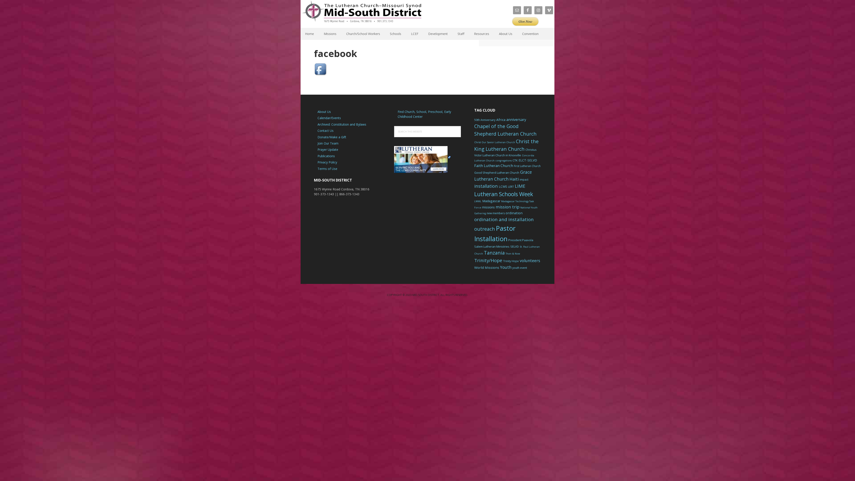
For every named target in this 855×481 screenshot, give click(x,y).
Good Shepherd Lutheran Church (496, 173)
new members (496, 213)
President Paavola (520, 240)
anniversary (516, 119)
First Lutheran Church (527, 166)
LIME (520, 186)
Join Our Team (328, 143)
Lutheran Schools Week (503, 194)
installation (486, 186)
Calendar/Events (329, 118)
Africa (500, 119)
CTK (515, 160)
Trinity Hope (511, 261)
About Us (324, 112)
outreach (484, 229)
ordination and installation (504, 219)
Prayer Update (328, 149)
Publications (326, 156)
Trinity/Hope (488, 260)
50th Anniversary (484, 120)
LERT (511, 187)
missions (488, 207)
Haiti (514, 179)
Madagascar (491, 201)
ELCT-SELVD (528, 160)
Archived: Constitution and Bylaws (342, 124)
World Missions (486, 267)
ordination (514, 213)
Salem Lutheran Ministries (491, 247)
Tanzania (494, 252)
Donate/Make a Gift (332, 137)
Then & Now (513, 253)
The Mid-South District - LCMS (362, 14)
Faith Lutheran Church (493, 165)
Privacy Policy (327, 162)
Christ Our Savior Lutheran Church (494, 142)
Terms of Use (327, 169)
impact (524, 179)
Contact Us (326, 130)
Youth (505, 267)
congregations (503, 160)
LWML (477, 201)
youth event (519, 268)
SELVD (514, 247)
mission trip (507, 207)
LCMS (503, 186)
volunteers (530, 260)
